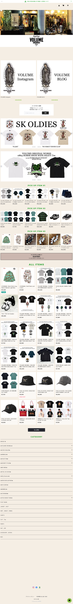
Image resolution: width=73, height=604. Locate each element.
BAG (2, 537)
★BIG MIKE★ (4, 467)
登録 (45, 112)
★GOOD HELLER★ (5, 450)
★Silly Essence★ (5, 476)
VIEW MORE (18, 100)
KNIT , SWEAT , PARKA (6, 511)
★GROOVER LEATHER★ (7, 480)
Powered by (35, 601)
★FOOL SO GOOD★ (6, 471)
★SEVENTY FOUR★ (6, 463)
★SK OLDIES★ (4, 484)
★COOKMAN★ (4, 493)
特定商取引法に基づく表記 (41, 596)
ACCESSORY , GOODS (6, 532)
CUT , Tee (3, 519)
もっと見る (36, 430)
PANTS (2, 524)
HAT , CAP (3, 528)
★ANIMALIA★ (4, 454)
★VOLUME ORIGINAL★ (6, 445)
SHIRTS (2, 515)
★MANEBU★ (4, 489)
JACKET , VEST (5, 506)
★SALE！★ (3, 441)
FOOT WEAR (4, 502)
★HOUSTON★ (4, 458)
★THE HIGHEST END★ (6, 497)
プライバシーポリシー (30, 596)
